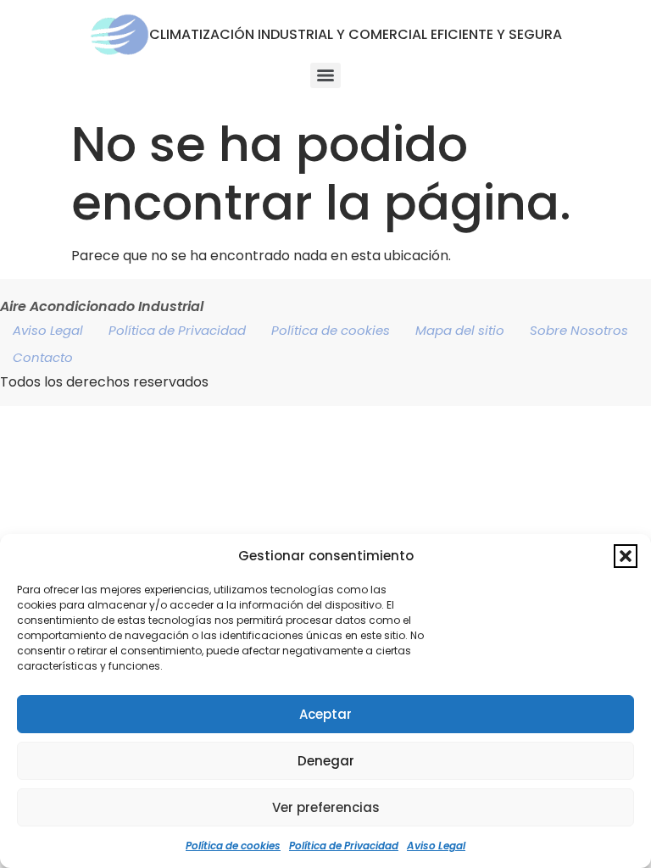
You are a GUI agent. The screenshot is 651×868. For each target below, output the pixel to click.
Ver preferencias (326, 807)
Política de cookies (233, 845)
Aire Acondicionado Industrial (101, 306)
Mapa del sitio (459, 330)
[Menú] (325, 75)
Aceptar (325, 714)
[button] (625, 556)
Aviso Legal (436, 845)
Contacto (43, 357)
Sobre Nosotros (579, 330)
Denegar (326, 761)
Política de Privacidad (343, 845)
